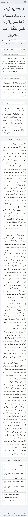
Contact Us (17, 514)
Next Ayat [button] (22, 49)
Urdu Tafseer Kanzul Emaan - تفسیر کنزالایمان (13, 473)
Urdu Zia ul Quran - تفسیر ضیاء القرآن (14, 478)
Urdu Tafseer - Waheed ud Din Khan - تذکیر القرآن (14, 486)
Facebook (23, 515)
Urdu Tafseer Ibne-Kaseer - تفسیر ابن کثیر (14, 465)
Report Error (23, 514)
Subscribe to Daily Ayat (8, 515)
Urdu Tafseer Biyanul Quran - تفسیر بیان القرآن (13, 482)
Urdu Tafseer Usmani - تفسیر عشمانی (14, 470)
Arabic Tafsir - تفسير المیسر (12, 494)
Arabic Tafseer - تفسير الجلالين (12, 491)
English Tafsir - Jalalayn (11, 497)
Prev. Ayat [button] (5, 49)
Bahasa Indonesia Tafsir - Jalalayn (14, 501)
